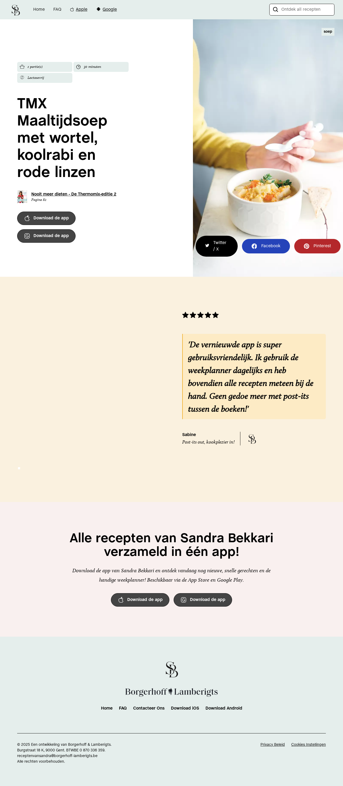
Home (39, 10)
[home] (16, 9)
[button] (19, 468)
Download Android (224, 708)
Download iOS (185, 708)
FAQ (57, 10)
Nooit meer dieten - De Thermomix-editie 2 (73, 194)
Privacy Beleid (272, 745)
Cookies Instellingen (308, 745)
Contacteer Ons (149, 708)
